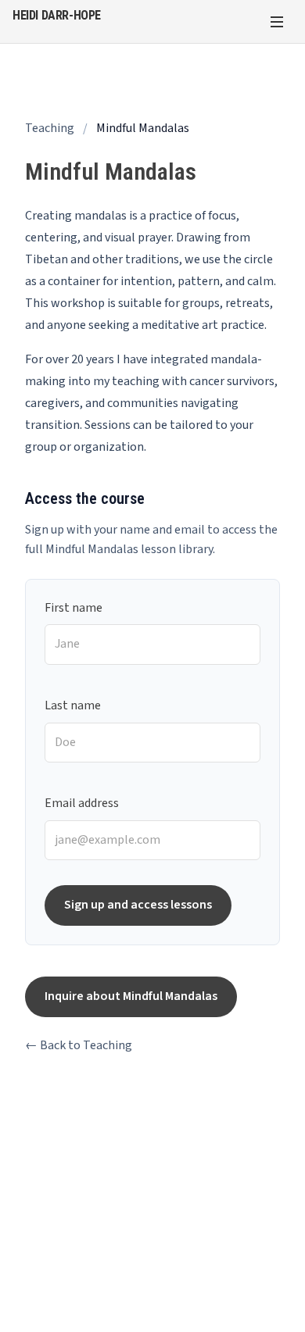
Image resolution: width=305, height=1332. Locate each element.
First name (73, 607)
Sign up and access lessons (138, 904)
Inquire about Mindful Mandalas (131, 996)
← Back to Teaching (78, 1045)
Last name (73, 705)
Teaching (49, 128)
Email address (82, 803)
